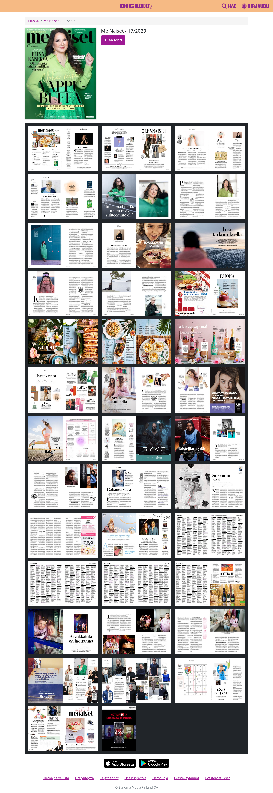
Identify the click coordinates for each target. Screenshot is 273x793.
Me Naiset (51, 21)
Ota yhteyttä (84, 778)
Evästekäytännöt (186, 778)
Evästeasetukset (217, 778)
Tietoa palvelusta (56, 778)
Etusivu (33, 21)
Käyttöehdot (109, 778)
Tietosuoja (160, 778)
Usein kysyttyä (135, 778)
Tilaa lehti (113, 40)
